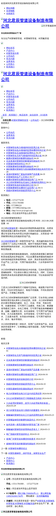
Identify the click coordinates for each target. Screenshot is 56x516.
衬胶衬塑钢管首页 (20, 120)
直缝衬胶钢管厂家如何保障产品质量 (23, 174)
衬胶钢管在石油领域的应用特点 (21, 153)
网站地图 (10, 8)
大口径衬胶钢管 (8, 241)
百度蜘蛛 (10, 11)
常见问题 (10, 59)
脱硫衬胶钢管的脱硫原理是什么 (21, 190)
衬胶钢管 (11, 228)
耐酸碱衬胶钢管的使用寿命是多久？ (23, 429)
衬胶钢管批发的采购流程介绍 (20, 185)
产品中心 (10, 50)
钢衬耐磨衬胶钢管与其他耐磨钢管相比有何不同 (28, 169)
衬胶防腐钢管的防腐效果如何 (19, 389)
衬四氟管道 (29, 503)
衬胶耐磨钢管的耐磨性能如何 (20, 166)
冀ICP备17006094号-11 (28, 493)
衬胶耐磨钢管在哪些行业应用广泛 (22, 188)
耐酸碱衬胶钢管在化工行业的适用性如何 (25, 415)
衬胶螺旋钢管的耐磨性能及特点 (20, 420)
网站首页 (10, 48)
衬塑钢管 (19, 503)
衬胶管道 (41, 501)
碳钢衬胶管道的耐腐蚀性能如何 (20, 444)
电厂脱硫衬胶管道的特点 (17, 434)
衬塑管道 (10, 503)
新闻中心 (10, 461)
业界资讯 (10, 61)
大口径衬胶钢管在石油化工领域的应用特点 (26, 182)
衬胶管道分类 (12, 53)
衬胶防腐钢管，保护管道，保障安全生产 (27, 453)
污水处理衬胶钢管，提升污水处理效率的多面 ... (28, 403)
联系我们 (10, 67)
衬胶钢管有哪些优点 (17, 448)
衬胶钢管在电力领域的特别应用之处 (23, 147)
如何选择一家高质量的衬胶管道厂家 (23, 424)
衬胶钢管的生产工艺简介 (18, 177)
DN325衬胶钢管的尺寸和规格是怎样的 (24, 398)
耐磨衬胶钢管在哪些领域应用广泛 (22, 180)
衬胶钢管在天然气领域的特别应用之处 (24, 156)
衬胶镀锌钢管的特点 (16, 164)
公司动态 (10, 56)
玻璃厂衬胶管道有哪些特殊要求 (20, 439)
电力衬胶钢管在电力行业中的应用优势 (24, 393)
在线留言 (10, 13)
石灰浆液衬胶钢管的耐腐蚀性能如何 (23, 161)
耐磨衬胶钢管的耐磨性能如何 (20, 158)
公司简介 (10, 64)
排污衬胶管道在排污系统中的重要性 (23, 410)
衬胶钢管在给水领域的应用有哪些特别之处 (26, 150)
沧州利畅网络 (42, 496)
